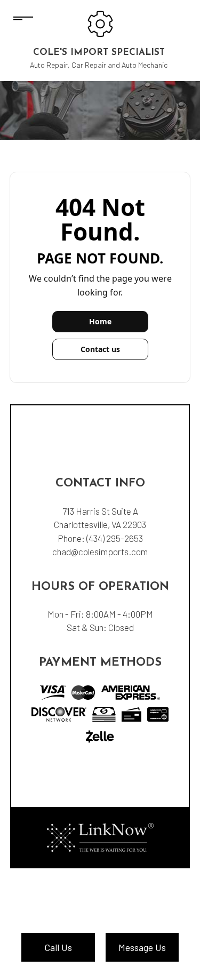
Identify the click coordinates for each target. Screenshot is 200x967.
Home (100, 321)
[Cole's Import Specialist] (100, 23)
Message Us (142, 947)
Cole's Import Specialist (99, 52)
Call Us (58, 947)
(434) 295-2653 (114, 538)
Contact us (100, 349)
